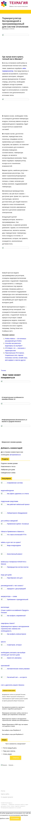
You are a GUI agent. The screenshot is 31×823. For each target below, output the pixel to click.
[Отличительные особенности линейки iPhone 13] (15, 381)
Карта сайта (5, 794)
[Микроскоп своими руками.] (15, 426)
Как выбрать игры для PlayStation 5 (12, 734)
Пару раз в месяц (9, 751)
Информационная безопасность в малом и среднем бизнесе (14, 420)
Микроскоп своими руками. (12, 442)
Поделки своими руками (9, 463)
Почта (3, 791)
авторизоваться (15, 455)
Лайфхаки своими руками (9, 690)
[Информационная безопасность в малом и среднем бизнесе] (15, 403)
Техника (3, 370)
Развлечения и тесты (8, 466)
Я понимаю (15, 818)
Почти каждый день (10, 748)
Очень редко (7, 754)
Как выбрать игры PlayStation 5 (11, 730)
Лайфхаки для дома (8, 469)
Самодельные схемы (8, 473)
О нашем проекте (7, 797)
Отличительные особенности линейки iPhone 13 (13, 398)
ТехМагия (18, 3)
